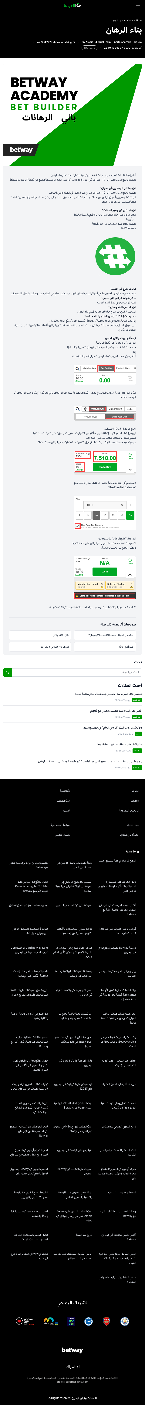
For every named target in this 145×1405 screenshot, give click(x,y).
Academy (128, 20)
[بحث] (7, 672)
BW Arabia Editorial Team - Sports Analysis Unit (109, 42)
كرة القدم (136, 700)
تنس (138, 734)
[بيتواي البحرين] (72, 5)
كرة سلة (137, 750)
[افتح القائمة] (138, 5)
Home (139, 20)
